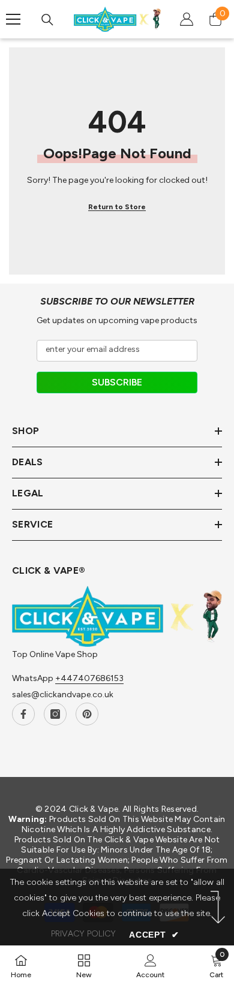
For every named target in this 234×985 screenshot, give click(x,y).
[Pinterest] (87, 714)
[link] (150, 965)
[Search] (47, 20)
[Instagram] (55, 714)
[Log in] (186, 19)
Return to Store (117, 207)
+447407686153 (89, 678)
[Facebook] (23, 714)
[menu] (13, 19)
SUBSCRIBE (117, 382)
